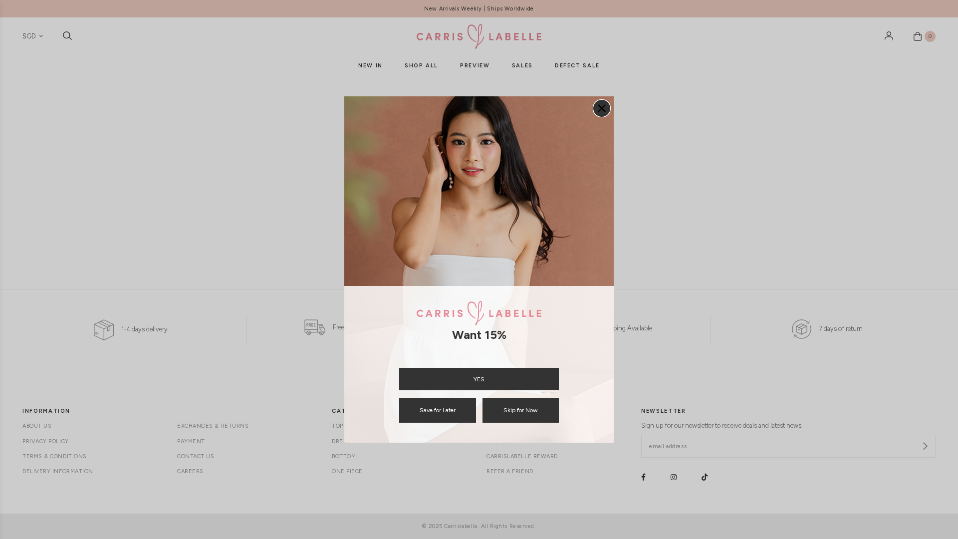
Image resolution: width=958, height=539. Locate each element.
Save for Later (438, 410)
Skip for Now (520, 410)
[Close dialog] (602, 108)
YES (479, 379)
